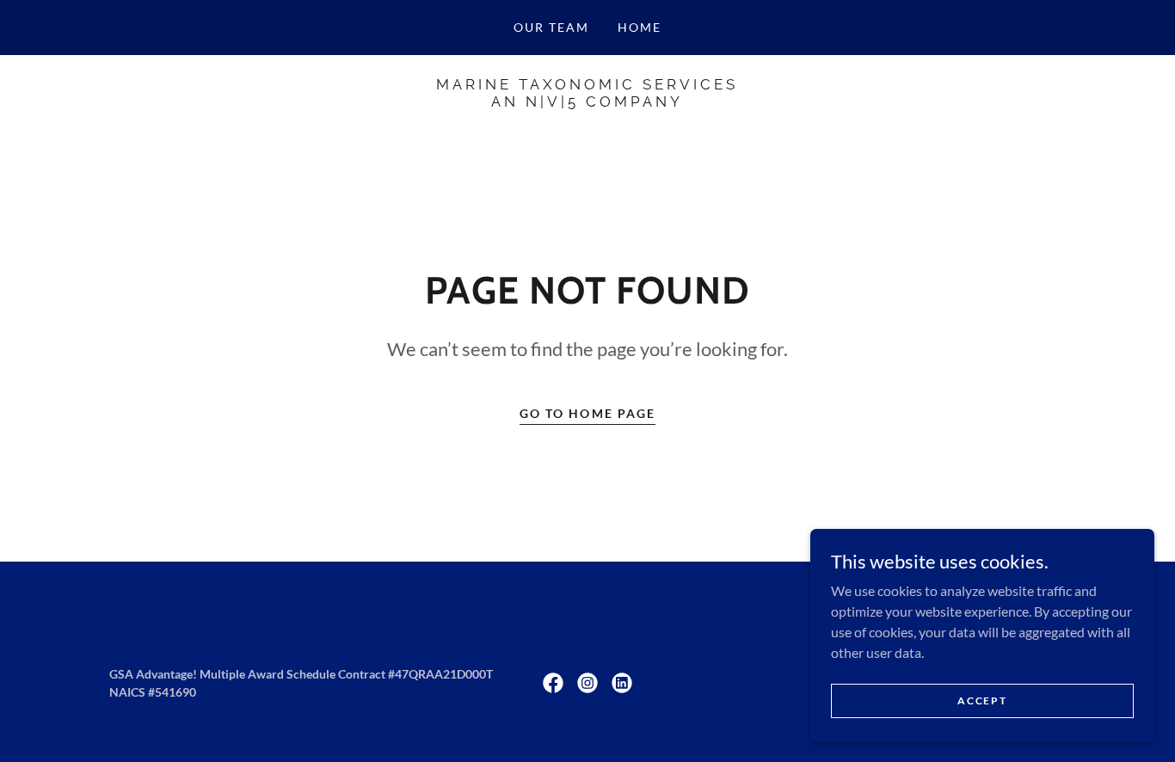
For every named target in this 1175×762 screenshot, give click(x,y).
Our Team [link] (551, 27)
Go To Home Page (587, 413)
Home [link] (639, 27)
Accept (981, 700)
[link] (587, 101)
